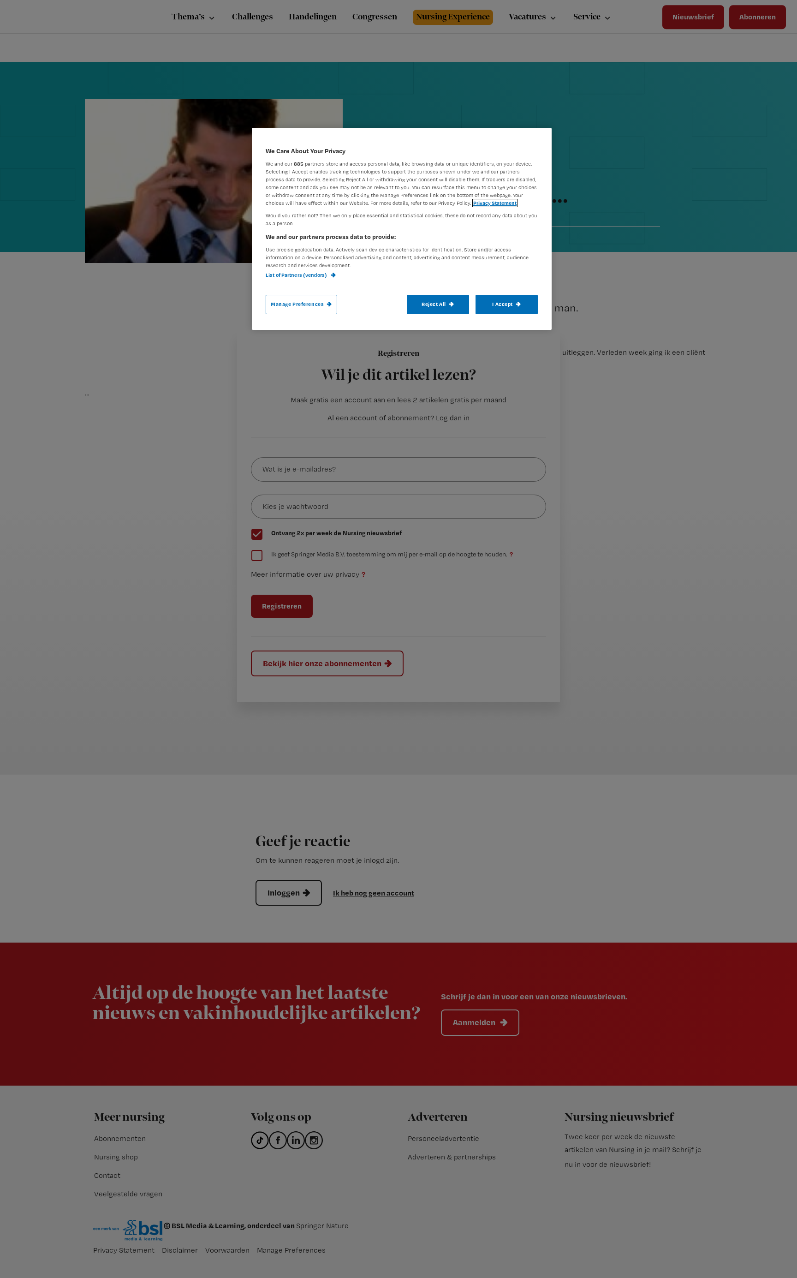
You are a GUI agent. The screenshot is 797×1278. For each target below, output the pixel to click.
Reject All (434, 304)
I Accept (502, 304)
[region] (402, 229)
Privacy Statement (495, 203)
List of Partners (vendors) (297, 275)
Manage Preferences (297, 304)
